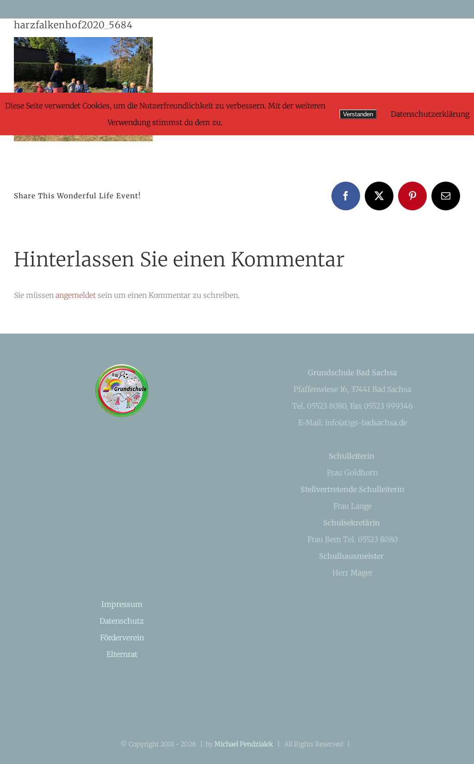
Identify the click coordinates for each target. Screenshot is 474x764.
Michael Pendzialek (243, 744)
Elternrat (121, 654)
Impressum (122, 604)
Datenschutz (122, 620)
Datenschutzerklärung (430, 114)
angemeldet (76, 295)
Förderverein (122, 637)
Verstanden (358, 114)
